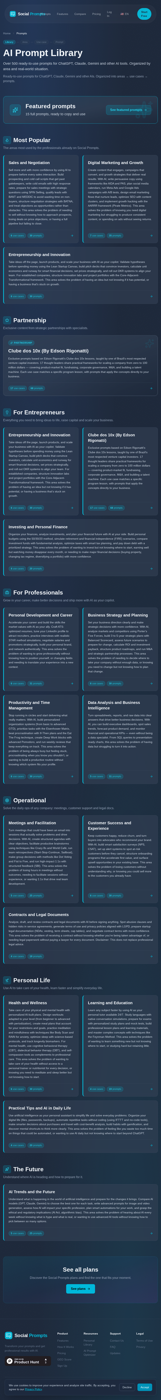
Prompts (45, 13)
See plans (78, 1288)
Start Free (144, 13)
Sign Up (62, 1365)
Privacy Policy (33, 1389)
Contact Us (117, 1340)
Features (62, 13)
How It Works (65, 1346)
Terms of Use (144, 1340)
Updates (115, 1353)
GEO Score (64, 1359)
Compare (80, 13)
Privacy (140, 1346)
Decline (127, 1387)
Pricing (96, 13)
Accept (145, 1387)
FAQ (112, 1346)
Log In (109, 13)
